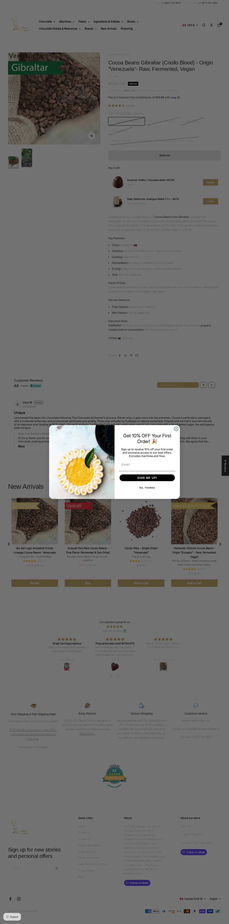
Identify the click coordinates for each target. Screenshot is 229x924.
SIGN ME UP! (147, 477)
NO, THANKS (147, 488)
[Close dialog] (176, 429)
